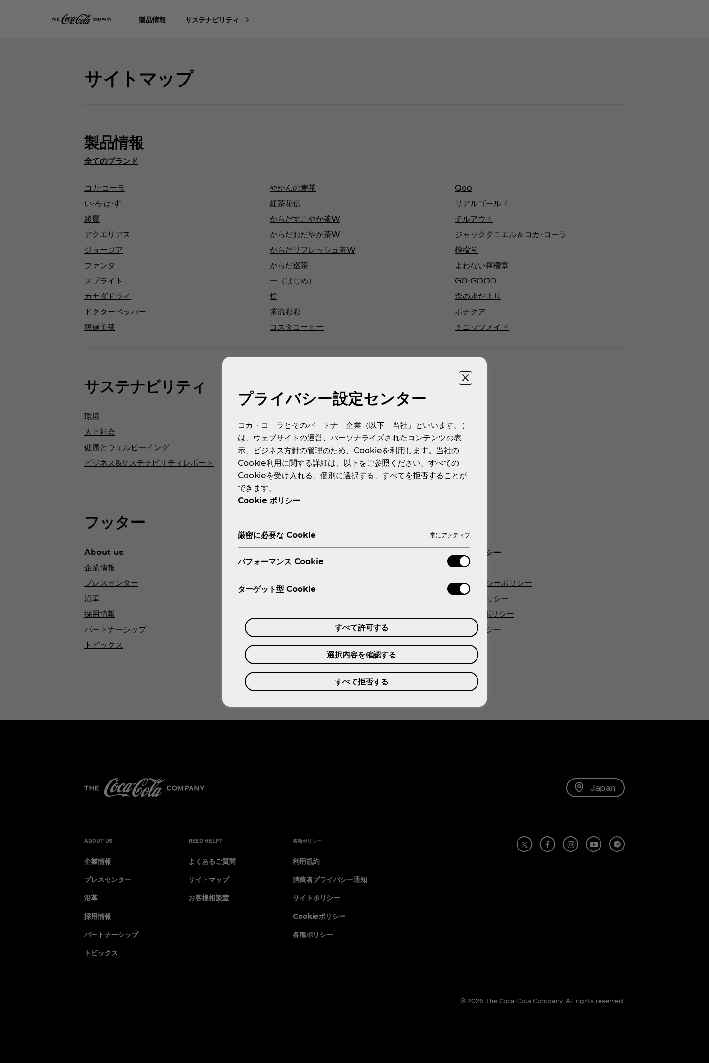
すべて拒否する (362, 681)
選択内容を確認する (361, 654)
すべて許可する (362, 627)
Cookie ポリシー (269, 500)
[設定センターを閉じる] (465, 378)
